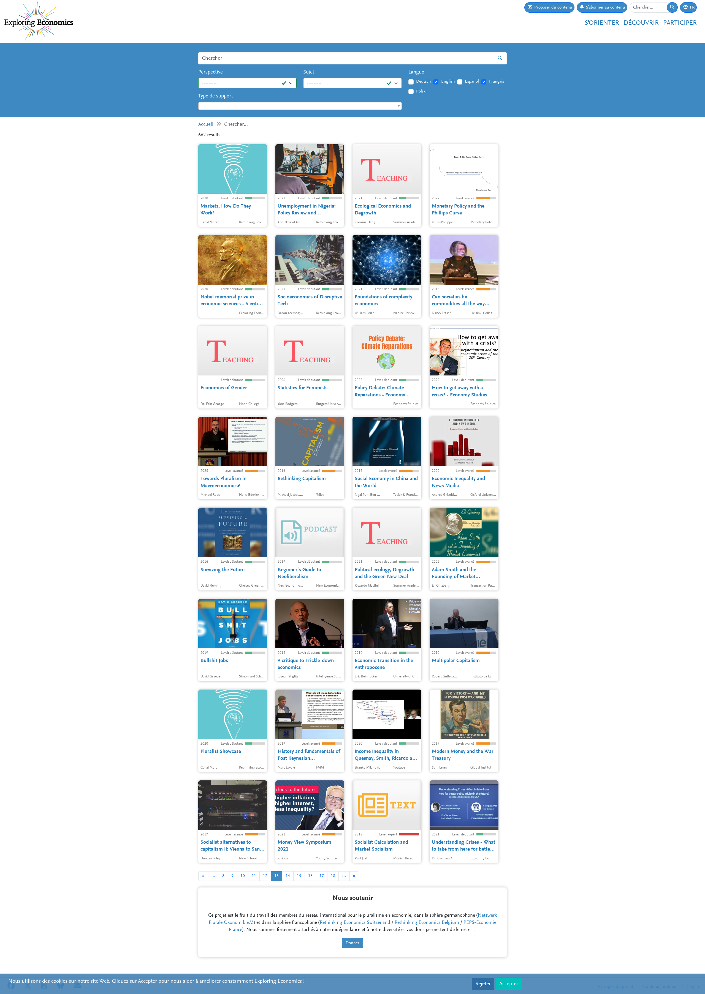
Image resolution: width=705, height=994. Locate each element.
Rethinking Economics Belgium (427, 922)
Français (496, 81)
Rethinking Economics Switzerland (355, 922)
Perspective (210, 72)
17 (321, 876)
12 (265, 876)
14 (288, 876)
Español (472, 81)
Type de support (215, 96)
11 (254, 876)
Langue (416, 72)
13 (276, 876)
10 (242, 876)
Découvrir (641, 23)
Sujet (308, 72)
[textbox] (300, 106)
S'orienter (602, 23)
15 (299, 876)
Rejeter (483, 984)
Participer (680, 23)
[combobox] (300, 106)
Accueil (205, 124)
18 (333, 876)
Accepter (508, 984)
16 (310, 876)
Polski (421, 91)
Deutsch (423, 81)
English (448, 81)
